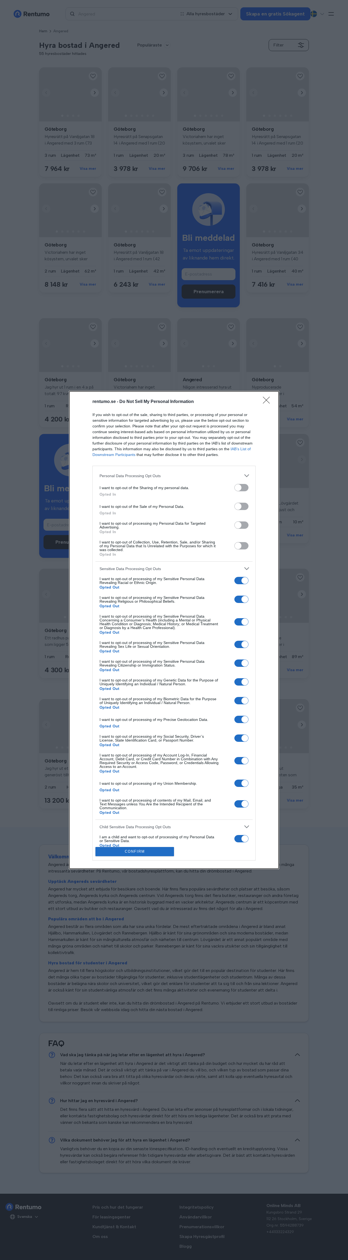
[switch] (241, 487)
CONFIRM (135, 851)
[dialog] (174, 629)
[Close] (268, 402)
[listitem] (174, 476)
